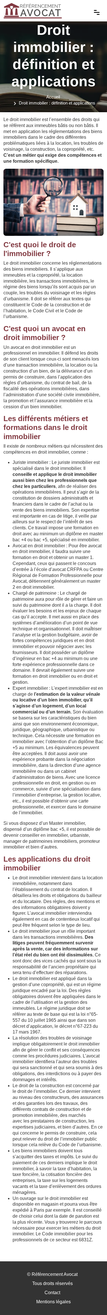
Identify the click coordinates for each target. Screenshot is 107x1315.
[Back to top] (91, 1299)
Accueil (53, 96)
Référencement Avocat (55, 1274)
